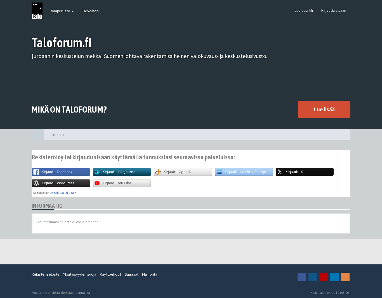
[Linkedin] (334, 277)
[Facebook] (302, 277)
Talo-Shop (90, 10)
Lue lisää (324, 109)
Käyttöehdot (110, 274)
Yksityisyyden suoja (79, 274)
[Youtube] (323, 277)
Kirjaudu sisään (333, 10)
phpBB (52, 292)
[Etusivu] (38, 134)
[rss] (345, 277)
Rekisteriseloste (46, 274)
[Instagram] (312, 277)
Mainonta (149, 274)
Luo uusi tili (304, 10)
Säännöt (131, 274)
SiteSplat (66, 292)
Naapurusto (61, 10)
